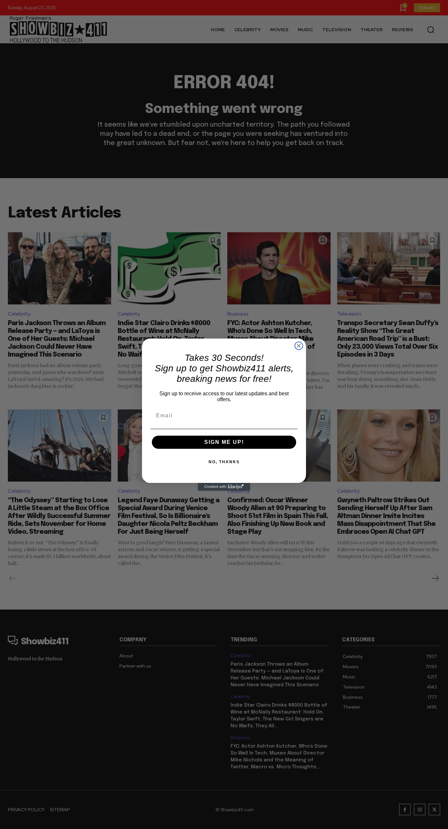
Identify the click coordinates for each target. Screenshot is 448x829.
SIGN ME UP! (224, 442)
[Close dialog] (299, 346)
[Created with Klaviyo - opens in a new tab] (224, 487)
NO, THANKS (224, 462)
